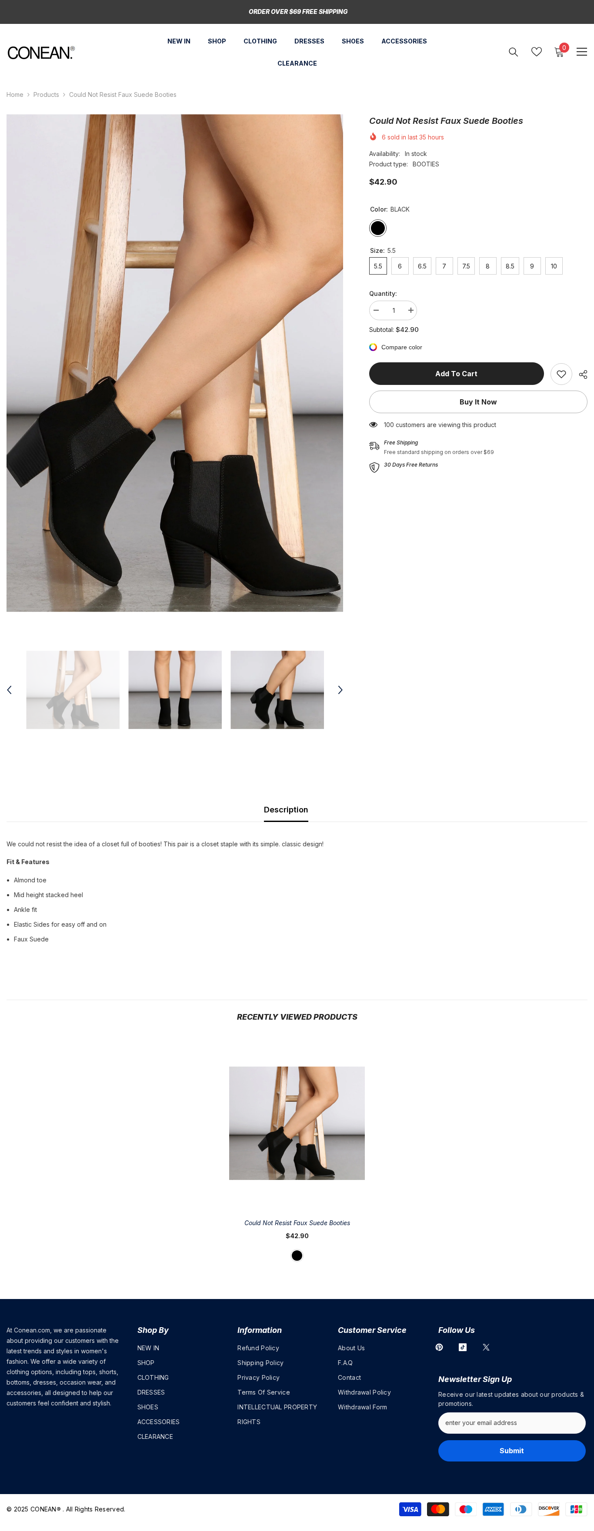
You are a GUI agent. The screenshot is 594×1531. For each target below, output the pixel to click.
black (297, 1255)
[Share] (579, 374)
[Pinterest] (439, 1347)
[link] (561, 374)
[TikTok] (462, 1347)
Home (15, 94)
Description (286, 809)
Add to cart (456, 373)
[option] (175, 363)
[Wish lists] (536, 51)
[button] (9, 689)
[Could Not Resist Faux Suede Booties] (297, 1123)
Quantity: (383, 293)
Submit (512, 1450)
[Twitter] (486, 1347)
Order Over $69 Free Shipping (298, 11)
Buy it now (478, 402)
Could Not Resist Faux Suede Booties (297, 1222)
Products (46, 94)
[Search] (513, 52)
